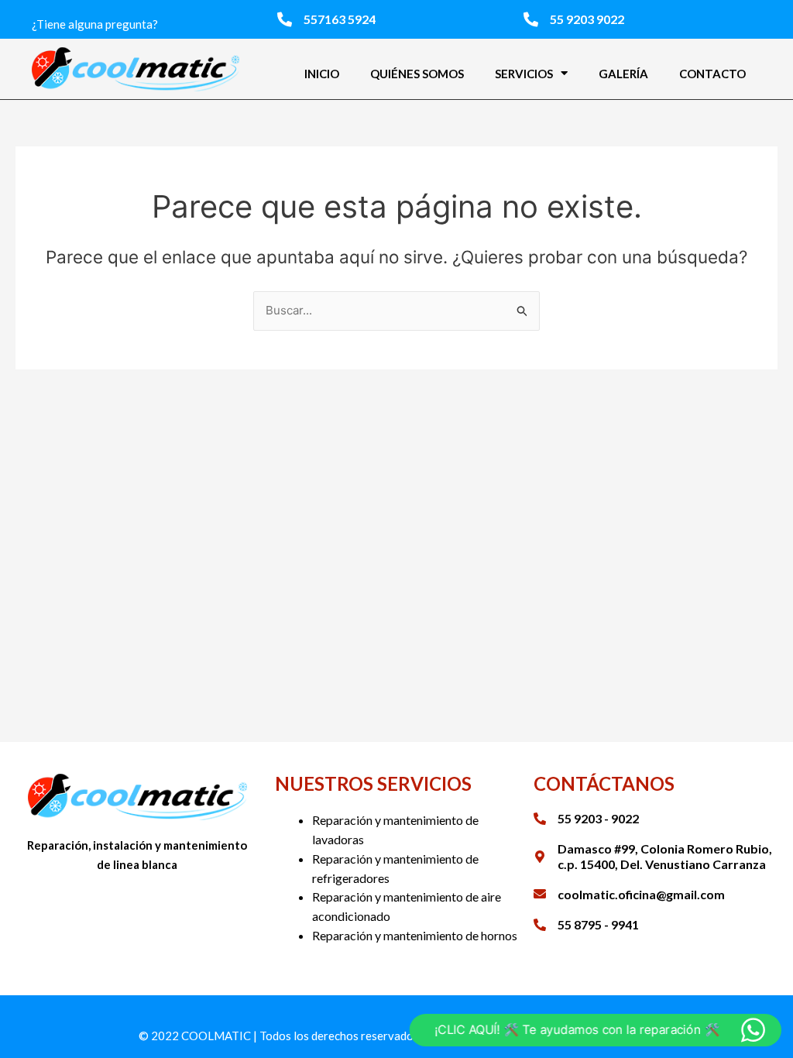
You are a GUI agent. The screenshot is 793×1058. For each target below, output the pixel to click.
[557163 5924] (284, 19)
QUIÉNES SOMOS (417, 74)
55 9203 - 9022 (598, 818)
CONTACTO (712, 74)
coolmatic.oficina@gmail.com (641, 894)
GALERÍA (623, 74)
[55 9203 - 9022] (540, 818)
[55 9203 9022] (531, 19)
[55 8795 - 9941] (540, 925)
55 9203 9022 (587, 19)
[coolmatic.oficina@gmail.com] (540, 894)
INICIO (321, 74)
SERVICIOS (524, 74)
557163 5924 (340, 19)
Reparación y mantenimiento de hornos (414, 935)
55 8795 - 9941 (598, 924)
